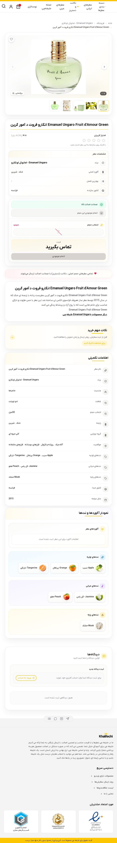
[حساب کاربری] (11, 7)
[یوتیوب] (49, 718)
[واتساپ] (55, 718)
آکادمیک (59, 444)
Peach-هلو (14, 466)
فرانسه (12, 487)
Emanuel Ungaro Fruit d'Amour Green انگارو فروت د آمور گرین (37, 369)
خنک (18, 423)
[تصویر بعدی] (104, 67)
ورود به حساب (24, 677)
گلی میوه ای (14, 433)
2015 (11, 498)
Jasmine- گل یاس (29, 466)
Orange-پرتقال (33, 455)
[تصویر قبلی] (12, 67)
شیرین (11, 423)
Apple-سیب (47, 455)
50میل (12, 412)
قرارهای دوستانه (32, 444)
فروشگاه (100, 23)
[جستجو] (4, 6)
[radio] (103, 140)
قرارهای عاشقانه (16, 444)
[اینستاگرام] (61, 718)
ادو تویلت (13, 401)
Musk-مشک (14, 477)
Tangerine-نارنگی (17, 455)
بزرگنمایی (19, 93)
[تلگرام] (67, 718)
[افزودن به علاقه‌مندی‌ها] (11, 39)
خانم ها (12, 390)
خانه (110, 23)
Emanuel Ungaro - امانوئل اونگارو (77, 23)
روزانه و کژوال (47, 444)
